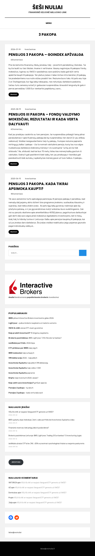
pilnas (15, 318)
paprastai (22, 373)
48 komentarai (17, 194)
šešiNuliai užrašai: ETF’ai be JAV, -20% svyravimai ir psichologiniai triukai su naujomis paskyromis (46, 444)
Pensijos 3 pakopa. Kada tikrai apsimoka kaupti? (38, 186)
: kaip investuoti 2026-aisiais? (23, 378)
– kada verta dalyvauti (26, 393)
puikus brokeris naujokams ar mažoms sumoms (38, 323)
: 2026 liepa (22, 343)
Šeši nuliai (47, 7)
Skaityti (13, 94)
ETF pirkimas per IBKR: (19, 348)
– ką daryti (21, 388)
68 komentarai (17, 60)
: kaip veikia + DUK (25, 368)
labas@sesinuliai (15, 532)
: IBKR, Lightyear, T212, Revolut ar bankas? (35, 338)
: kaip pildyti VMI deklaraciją (28, 363)
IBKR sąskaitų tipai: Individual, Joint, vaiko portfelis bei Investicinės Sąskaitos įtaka (41, 420)
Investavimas (30, 49)
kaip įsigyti (33, 348)
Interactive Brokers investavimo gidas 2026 (36, 318)
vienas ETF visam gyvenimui (26, 328)
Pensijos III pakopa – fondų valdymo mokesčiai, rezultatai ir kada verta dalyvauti (44, 119)
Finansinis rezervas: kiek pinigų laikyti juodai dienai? (29, 428)
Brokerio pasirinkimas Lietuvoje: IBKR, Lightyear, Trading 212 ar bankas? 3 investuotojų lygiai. (45, 436)
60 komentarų (16, 129)
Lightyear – (14, 323)
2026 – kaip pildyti (23, 358)
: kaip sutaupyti (22, 353)
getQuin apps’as (28, 383)
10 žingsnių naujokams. (29, 333)
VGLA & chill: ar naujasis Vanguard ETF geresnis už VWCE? (31, 412)
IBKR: (11, 318)
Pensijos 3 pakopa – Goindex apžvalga (46, 54)
